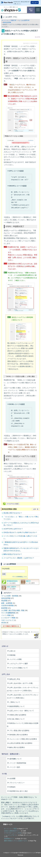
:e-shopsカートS (16, 828)
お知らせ (12, 651)
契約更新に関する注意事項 (18, 735)
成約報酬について (15, 759)
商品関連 (4, 600)
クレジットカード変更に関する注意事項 (23, 739)
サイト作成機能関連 (8, 613)
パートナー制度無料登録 (17, 763)
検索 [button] (3, 574)
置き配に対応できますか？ (12, 513)
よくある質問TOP (24, 20)
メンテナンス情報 (15, 659)
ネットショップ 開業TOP (9, 20)
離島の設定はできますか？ (12, 554)
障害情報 (12, 655)
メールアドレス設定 (12, 504)
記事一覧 (35, 509)
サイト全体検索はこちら (19, 576)
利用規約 (12, 787)
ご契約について (14, 702)
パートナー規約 (14, 767)
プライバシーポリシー (17, 783)
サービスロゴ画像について (18, 668)
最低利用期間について (17, 706)
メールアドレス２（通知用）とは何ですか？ (18, 558)
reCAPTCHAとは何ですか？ (13, 529)
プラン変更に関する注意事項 (19, 730)
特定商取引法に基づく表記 (18, 791)
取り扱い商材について (17, 719)
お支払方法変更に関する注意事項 (20, 743)
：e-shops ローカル (15, 838)
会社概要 (12, 778)
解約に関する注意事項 (17, 747)
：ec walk (15, 831)
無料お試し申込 (14, 679)
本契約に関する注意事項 (17, 715)
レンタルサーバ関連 (8, 618)
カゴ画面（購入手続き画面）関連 (12, 610)
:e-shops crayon (17, 833)
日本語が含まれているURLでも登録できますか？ (20, 532)
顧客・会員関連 (6, 603)
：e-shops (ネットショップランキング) (21, 835)
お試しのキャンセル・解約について (21, 710)
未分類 (3, 622)
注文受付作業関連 (7, 605)
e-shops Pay (32, 841)
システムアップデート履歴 (18, 663)
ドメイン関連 (5, 615)
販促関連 (4, 608)
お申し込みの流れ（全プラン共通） (21, 683)
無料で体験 (31, 10)
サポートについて (7, 620)
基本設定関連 (7, 22)
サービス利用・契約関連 (9, 596)
